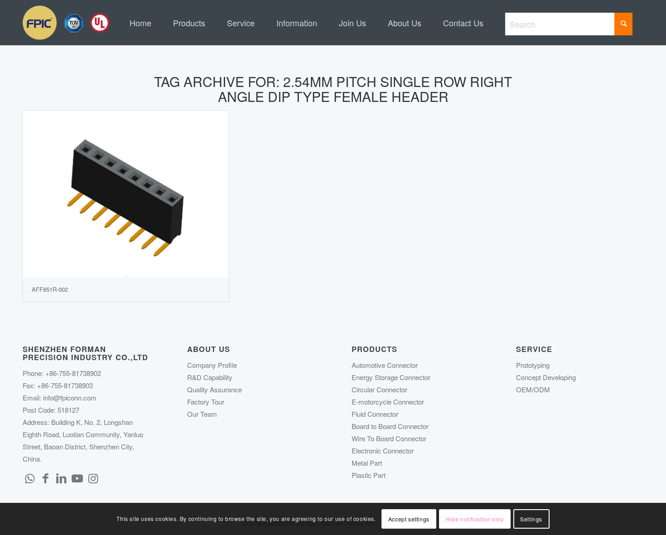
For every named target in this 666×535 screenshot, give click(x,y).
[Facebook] (45, 477)
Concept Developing (546, 377)
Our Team (202, 414)
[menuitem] (140, 22)
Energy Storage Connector (391, 377)
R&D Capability (209, 377)
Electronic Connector (383, 450)
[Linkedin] (61, 477)
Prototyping (533, 365)
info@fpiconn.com (70, 397)
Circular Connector (379, 389)
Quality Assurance (214, 389)
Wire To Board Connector (389, 438)
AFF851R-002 (50, 289)
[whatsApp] (29, 477)
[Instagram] (93, 477)
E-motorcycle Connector (388, 401)
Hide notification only (474, 519)
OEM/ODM (533, 389)
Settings (531, 519)
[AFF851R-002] (126, 194)
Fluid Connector (375, 414)
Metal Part (367, 463)
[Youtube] (77, 477)
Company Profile (212, 365)
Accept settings (409, 519)
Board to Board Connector (390, 426)
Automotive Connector (385, 365)
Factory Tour (205, 401)
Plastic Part (369, 475)
